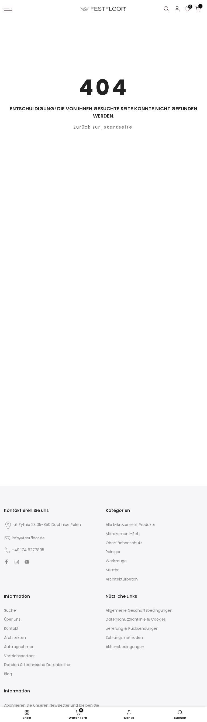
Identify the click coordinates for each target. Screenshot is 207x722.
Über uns (12, 619)
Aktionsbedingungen (125, 646)
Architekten (15, 637)
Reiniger (113, 551)
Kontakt (11, 628)
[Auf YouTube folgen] (27, 562)
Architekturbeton (122, 579)
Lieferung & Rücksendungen (132, 628)
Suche (10, 610)
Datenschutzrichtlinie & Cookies (136, 619)
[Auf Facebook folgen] (6, 562)
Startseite (118, 127)
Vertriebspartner (19, 656)
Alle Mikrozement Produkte (131, 524)
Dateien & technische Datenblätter (37, 664)
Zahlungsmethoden (124, 637)
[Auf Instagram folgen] (16, 562)
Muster (112, 570)
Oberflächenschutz (124, 543)
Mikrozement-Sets (123, 533)
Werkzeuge (116, 561)
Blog (8, 674)
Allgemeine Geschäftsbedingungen (139, 610)
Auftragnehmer (18, 646)
